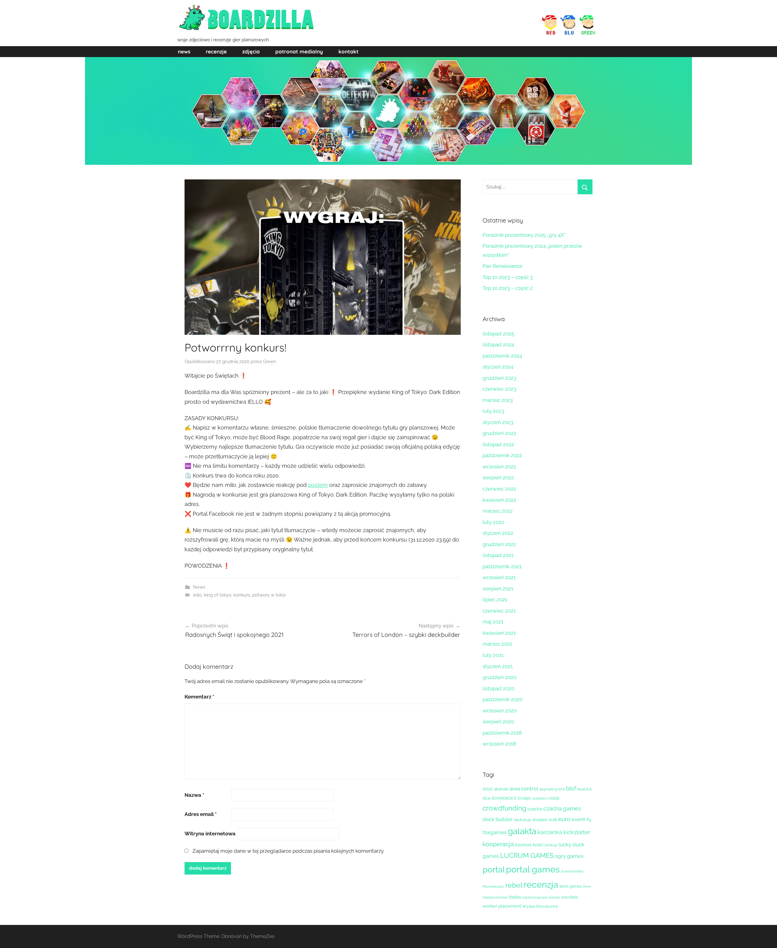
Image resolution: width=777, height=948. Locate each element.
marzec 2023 (498, 400)
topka (515, 897)
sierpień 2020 (498, 722)
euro (564, 819)
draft (552, 819)
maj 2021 (493, 622)
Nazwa (194, 795)
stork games (570, 886)
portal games (533, 869)
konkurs (241, 595)
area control (524, 789)
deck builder (498, 819)
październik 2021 (502, 566)
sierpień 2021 (498, 589)
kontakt (348, 51)
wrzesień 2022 (499, 467)
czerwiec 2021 (499, 611)
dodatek (539, 819)
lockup (551, 845)
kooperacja (498, 844)
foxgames (495, 832)
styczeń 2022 (498, 533)
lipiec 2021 (495, 599)
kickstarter (576, 832)
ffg (588, 819)
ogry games (569, 856)
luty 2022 (493, 522)
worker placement (502, 906)
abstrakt (501, 789)
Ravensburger (493, 886)
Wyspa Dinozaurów (540, 906)
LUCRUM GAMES (527, 855)
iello (197, 595)
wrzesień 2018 (499, 744)
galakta (522, 831)
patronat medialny (299, 51)
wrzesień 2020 (500, 711)
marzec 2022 (498, 511)
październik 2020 (502, 699)
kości (538, 845)
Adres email (201, 814)
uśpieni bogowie (534, 897)
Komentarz (199, 697)
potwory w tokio (269, 595)
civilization (540, 798)
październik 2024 (502, 356)
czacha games (562, 808)
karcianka (550, 832)
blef (571, 788)
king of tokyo (217, 595)
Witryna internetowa (210, 834)
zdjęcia (251, 51)
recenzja (541, 884)
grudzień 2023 (499, 378)
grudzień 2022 (499, 433)
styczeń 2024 (498, 367)
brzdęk (524, 798)
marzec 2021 (497, 644)
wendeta (569, 897)
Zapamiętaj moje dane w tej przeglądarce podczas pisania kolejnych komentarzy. (288, 851)
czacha (535, 809)
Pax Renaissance (502, 266)
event (578, 819)
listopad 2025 (498, 334)
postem (318, 485)
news (184, 51)
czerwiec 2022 (499, 489)
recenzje (216, 51)
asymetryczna (552, 789)
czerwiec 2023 (499, 389)
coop (554, 798)
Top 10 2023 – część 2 (508, 288)
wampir (554, 897)
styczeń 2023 (498, 422)
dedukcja (522, 819)
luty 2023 (493, 411)
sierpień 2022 (498, 477)
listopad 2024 (498, 344)
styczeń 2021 (498, 666)
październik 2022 (502, 455)
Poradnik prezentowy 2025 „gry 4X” (524, 235)
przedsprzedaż (572, 871)
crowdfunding (504, 808)
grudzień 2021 (499, 544)
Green (269, 361)
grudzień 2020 (500, 677)
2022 (488, 789)
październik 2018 (502, 733)
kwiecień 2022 (499, 500)
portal (494, 869)
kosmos (523, 845)
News (199, 587)
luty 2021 (493, 655)
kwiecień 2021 (499, 633)
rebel (513, 885)
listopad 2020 (498, 688)
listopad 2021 (498, 555)
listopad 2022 (498, 444)
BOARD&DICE (504, 798)
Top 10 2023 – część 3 (508, 277)
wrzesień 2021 (499, 577)
